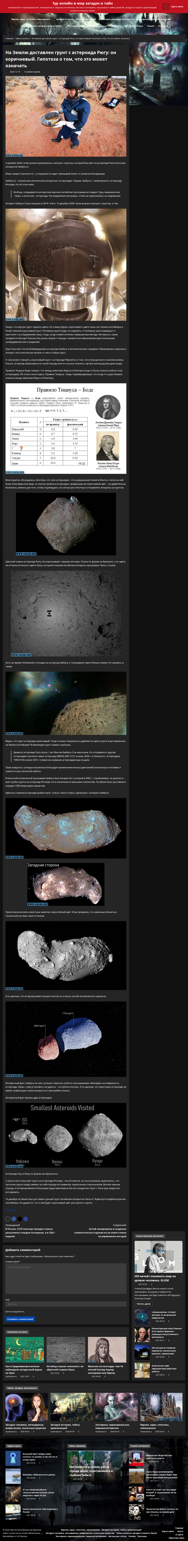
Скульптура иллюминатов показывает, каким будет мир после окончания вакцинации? (136, 1476)
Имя (7, 1299)
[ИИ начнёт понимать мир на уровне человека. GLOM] (158, 1257)
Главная (179, 1528)
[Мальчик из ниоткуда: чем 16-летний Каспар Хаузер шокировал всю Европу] (107, 1349)
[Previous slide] (115, 1445)
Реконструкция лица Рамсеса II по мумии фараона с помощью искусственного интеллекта (142, 1334)
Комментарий (13, 1261)
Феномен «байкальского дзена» (13, 1476)
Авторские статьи (134, 26)
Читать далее (145, 1304)
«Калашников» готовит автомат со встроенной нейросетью (142, 1316)
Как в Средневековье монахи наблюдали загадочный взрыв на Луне (24, 1369)
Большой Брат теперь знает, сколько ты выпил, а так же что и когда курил (13, 1458)
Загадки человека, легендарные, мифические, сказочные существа (136, 19)
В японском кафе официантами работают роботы (142, 1370)
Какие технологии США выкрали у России (13, 1512)
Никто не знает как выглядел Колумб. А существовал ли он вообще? (136, 1494)
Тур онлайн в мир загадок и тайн (82, 3)
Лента (180, 1531)
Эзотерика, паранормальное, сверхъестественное (93, 26)
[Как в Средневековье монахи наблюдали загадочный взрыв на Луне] (25, 1349)
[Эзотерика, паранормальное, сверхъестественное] (116, 1407)
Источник (11, 1209)
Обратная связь (177, 1538)
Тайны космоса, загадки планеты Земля (41, 26)
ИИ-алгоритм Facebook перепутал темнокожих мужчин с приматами (142, 1352)
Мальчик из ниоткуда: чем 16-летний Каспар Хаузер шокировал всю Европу (105, 1369)
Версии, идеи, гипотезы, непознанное (30, 19)
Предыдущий (31, 1231)
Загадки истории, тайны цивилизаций (76, 19)
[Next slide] (119, 1445)
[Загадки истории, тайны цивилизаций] (72, 1407)
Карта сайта (177, 6)
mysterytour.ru (11, 1376)
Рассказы (163, 26)
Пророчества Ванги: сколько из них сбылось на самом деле (136, 1512)
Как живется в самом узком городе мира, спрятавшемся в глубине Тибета (91, 1471)
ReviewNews (8, 1536)
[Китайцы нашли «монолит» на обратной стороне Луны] (66, 1349)
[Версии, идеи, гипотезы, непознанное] (161, 1407)
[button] (184, 22)
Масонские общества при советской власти (136, 1458)
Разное (150, 26)
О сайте (179, 1534)
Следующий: (100, 1231)
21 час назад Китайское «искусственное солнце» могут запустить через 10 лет (13, 1494)
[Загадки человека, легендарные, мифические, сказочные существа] (27, 1407)
